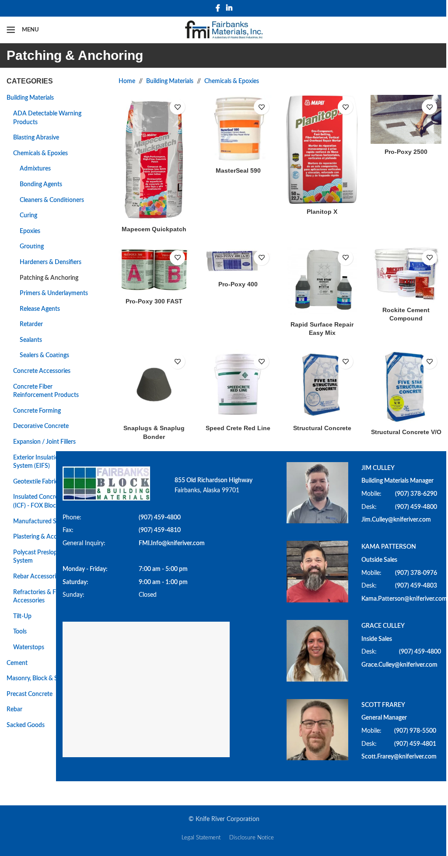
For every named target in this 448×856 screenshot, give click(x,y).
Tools (20, 632)
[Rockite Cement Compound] (406, 274)
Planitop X (322, 211)
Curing (28, 215)
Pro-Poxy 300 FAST (154, 301)
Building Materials (30, 98)
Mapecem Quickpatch (154, 229)
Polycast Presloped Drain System (46, 557)
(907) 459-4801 (415, 744)
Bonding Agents (41, 184)
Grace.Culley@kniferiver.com (399, 665)
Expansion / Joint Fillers (44, 442)
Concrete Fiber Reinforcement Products (46, 391)
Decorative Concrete (41, 426)
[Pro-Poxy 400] (238, 261)
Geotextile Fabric (35, 482)
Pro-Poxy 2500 (406, 151)
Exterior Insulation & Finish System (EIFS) (49, 462)
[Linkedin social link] (229, 8)
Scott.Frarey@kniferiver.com (399, 757)
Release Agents (40, 309)
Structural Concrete (322, 428)
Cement (17, 663)
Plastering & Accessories (45, 537)
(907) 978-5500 (415, 731)
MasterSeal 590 (238, 170)
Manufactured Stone (41, 521)
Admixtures (35, 169)
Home (127, 81)
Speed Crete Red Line (238, 428)
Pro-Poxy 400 (238, 284)
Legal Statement (201, 838)
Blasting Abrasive (36, 138)
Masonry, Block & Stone (38, 678)
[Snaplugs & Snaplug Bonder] (154, 384)
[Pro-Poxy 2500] (406, 119)
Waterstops (28, 647)
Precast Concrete (29, 694)
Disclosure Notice (251, 838)
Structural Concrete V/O (406, 431)
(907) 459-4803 (416, 586)
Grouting (32, 247)
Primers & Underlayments (54, 293)
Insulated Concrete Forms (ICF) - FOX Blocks (47, 501)
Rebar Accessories (37, 577)
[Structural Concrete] (322, 384)
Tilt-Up (22, 616)
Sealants (31, 340)
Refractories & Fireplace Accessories (45, 596)
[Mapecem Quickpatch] (154, 158)
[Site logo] (224, 30)
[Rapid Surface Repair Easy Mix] (322, 281)
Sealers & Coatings (44, 355)
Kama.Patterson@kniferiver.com (404, 599)
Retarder (31, 324)
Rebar (14, 709)
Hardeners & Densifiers (50, 262)
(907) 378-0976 (416, 573)
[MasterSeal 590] (238, 129)
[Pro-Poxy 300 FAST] (154, 270)
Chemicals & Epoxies (40, 153)
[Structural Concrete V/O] (406, 386)
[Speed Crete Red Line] (238, 384)
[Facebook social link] (218, 8)
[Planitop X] (322, 149)
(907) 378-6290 (416, 494)
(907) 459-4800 (160, 518)
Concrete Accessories (41, 371)
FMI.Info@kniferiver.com (172, 543)
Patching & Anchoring (49, 278)
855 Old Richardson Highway (213, 480)
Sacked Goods (26, 725)
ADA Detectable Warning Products (47, 118)
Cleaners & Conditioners (52, 200)
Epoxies (30, 231)
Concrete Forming (37, 411)
